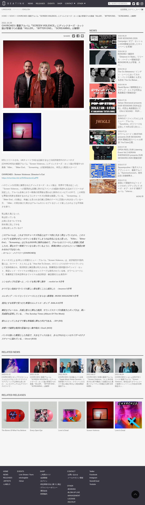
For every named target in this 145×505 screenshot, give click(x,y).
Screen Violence (93, 430)
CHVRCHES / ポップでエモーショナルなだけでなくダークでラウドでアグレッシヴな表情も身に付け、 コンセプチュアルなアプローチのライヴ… (15, 381)
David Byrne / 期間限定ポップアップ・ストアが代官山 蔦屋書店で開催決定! (130, 90)
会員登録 (123, 9)
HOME (4, 16)
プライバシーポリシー (48, 488)
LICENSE (71, 499)
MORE (138, 196)
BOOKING (72, 489)
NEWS (30, 4)
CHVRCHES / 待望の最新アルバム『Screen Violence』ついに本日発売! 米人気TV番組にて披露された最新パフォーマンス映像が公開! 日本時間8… (100, 381)
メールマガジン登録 (75, 478)
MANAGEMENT (74, 496)
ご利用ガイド (45, 475)
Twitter (91, 471)
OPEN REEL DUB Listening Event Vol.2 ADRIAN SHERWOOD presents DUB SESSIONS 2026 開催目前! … (130, 155)
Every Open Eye (36, 430)
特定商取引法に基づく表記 (50, 484)
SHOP (59, 4)
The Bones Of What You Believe (14, 430)
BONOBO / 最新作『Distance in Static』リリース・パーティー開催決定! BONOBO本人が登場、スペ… (130, 59)
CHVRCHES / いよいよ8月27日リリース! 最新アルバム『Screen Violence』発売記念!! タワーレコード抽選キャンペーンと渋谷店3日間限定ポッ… (128, 381)
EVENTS (51, 4)
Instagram (93, 478)
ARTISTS (7, 481)
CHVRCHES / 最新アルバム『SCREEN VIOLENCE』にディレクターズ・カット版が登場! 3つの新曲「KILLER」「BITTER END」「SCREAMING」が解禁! (43, 381)
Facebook (93, 475)
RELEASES (40, 4)
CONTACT (69, 4)
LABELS (7, 484)
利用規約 (43, 494)
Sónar (21, 481)
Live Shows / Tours (26, 475)
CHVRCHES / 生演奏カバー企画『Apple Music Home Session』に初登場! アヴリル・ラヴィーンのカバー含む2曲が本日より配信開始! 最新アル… (71, 381)
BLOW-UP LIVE (74, 492)
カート (138, 9)
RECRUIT (71, 502)
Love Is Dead (63, 430)
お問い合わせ (73, 475)
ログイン (131, 9)
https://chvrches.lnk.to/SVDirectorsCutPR (20, 178)
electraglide (23, 478)
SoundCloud (94, 481)
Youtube (92, 484)
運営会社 (43, 491)
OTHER (80, 4)
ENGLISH (26, 9)
